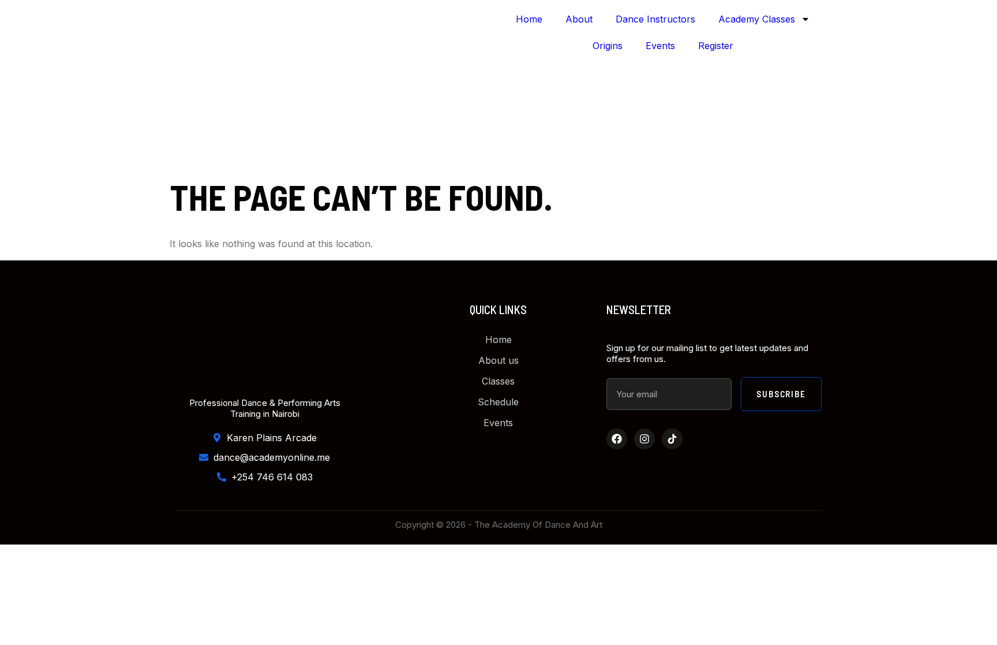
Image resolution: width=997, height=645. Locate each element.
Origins (608, 45)
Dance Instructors (655, 19)
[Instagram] (644, 438)
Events (660, 45)
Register (715, 45)
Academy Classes (756, 19)
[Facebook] (616, 438)
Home (529, 19)
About (579, 19)
